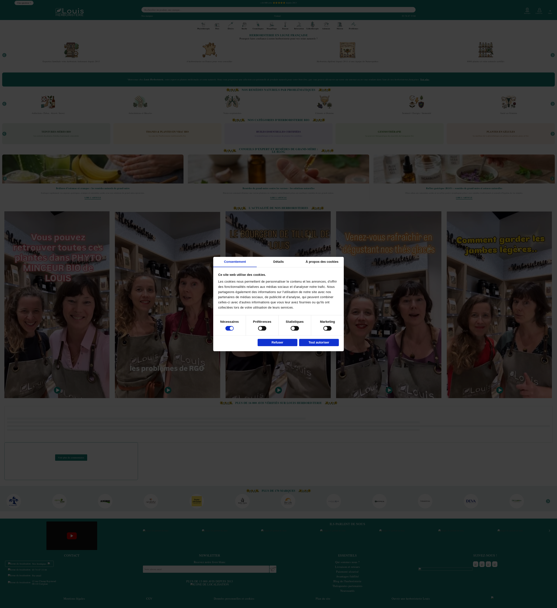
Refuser (277, 342)
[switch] (262, 328)
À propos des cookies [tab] (322, 261)
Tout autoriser (319, 342)
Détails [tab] (278, 261)
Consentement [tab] (235, 261)
